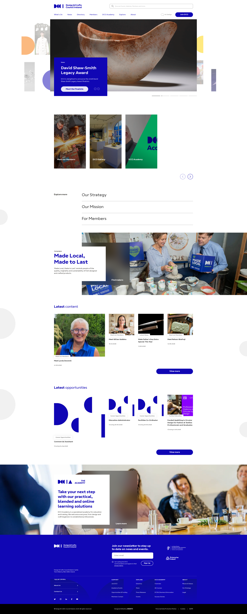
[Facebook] (71, 599)
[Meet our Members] (70, 142)
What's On (58, 15)
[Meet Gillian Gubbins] (121, 329)
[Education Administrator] (121, 410)
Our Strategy (94, 195)
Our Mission (93, 207)
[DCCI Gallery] (106, 142)
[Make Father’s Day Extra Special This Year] (151, 330)
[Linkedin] (66, 599)
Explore (122, 15)
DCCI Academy (108, 15)
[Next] (98, 89)
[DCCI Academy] (141, 142)
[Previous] (95, 89)
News (69, 15)
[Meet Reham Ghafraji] (180, 329)
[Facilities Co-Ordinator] (151, 410)
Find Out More (73, 89)
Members (93, 15)
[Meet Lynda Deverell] (79, 340)
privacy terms (118, 565)
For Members (94, 219)
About (133, 15)
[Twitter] (55, 599)
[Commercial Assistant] (79, 421)
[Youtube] (77, 599)
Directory (81, 15)
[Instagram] (60, 599)
